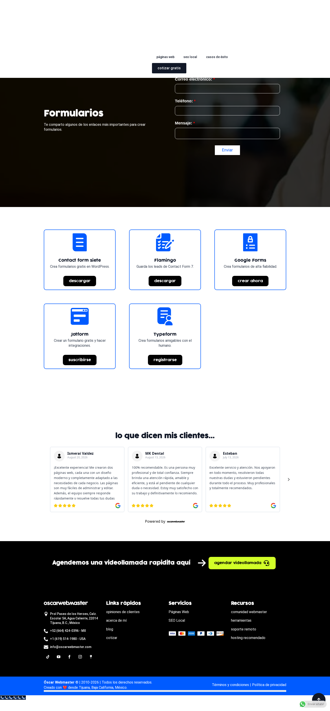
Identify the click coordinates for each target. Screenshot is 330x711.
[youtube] (59, 657)
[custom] (48, 657)
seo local (190, 57)
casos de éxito (217, 57)
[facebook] (69, 657)
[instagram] (80, 657)
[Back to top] (319, 699)
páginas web (165, 57)
